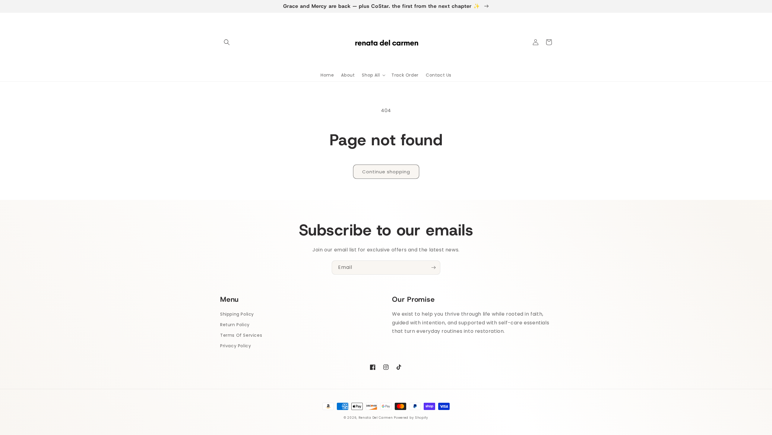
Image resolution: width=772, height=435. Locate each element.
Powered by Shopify (411, 417)
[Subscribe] (433, 267)
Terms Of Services (241, 335)
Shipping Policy (237, 314)
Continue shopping (386, 172)
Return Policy (235, 325)
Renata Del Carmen (376, 417)
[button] (226, 42)
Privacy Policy (235, 346)
